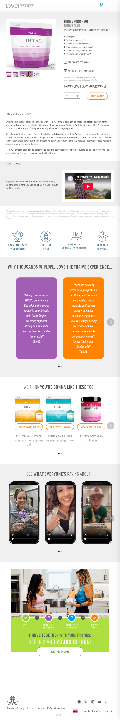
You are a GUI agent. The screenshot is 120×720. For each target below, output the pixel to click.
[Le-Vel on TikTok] (106, 702)
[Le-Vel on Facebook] (79, 702)
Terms (10, 708)
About (41, 708)
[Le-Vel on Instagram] (92, 702)
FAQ (49, 708)
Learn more (60, 651)
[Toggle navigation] (110, 5)
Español (96, 711)
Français (108, 711)
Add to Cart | (29, 427)
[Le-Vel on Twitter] (85, 702)
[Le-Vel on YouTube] (99, 702)
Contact (31, 708)
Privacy (20, 708)
